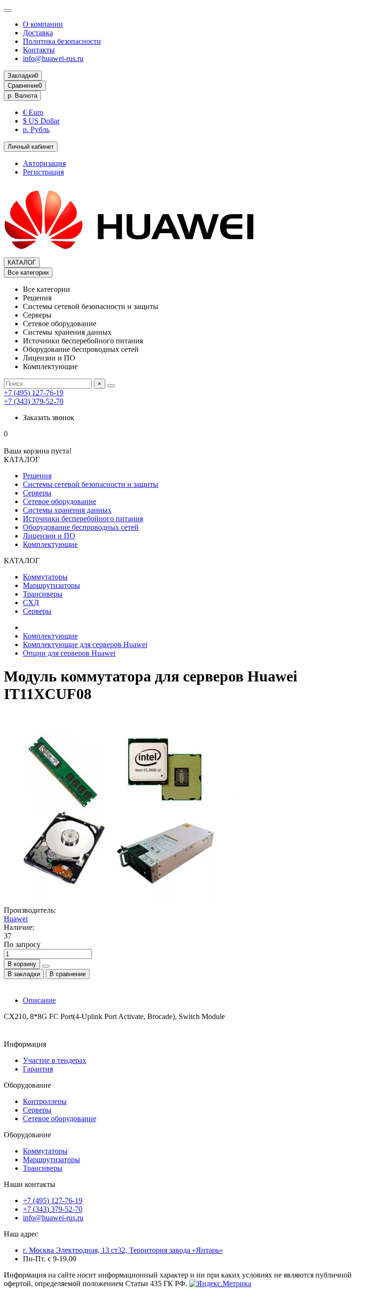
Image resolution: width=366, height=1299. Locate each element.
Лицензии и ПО (49, 536)
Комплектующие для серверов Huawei (85, 644)
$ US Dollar (41, 121)
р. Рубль (36, 129)
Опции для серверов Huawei (69, 653)
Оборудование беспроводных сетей (81, 527)
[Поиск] (111, 385)
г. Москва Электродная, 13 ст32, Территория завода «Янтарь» (123, 1250)
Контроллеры (45, 1101)
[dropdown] (7, 10)
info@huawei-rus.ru (53, 58)
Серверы (37, 493)
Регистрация (43, 172)
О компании (43, 24)
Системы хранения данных (67, 510)
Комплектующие (50, 544)
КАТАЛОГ (22, 262)
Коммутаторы (45, 577)
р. (22, 95)
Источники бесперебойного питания (83, 519)
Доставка (38, 33)
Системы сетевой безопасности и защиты (90, 484)
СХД (31, 602)
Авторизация (44, 163)
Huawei (16, 919)
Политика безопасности (62, 41)
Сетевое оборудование (59, 501)
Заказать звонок (48, 417)
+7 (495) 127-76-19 (33, 393)
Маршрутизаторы (51, 585)
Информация (25, 1044)
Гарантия (38, 1069)
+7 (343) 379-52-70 (33, 401)
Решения (37, 476)
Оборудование (27, 1085)
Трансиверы (42, 594)
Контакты (39, 50)
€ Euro (33, 112)
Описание (39, 1000)
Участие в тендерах (54, 1060)
